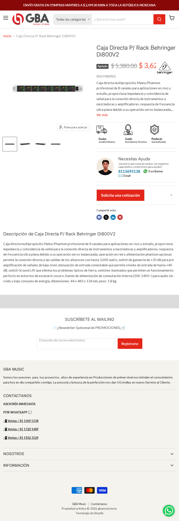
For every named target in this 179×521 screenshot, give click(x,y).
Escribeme (156, 171)
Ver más (102, 115)
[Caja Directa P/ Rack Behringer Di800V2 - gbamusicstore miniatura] (10, 144)
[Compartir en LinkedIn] (113, 217)
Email (127, 175)
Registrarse (130, 343)
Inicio (7, 36)
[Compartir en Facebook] (99, 217)
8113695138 (129, 171)
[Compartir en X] (106, 217)
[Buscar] (159, 19)
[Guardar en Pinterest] (120, 217)
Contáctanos (99, 504)
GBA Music (79, 504)
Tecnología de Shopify (90, 513)
